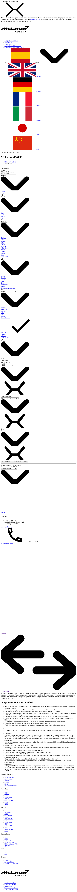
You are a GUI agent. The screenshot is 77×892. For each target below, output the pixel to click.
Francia (3, 239)
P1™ (6, 839)
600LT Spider (9, 800)
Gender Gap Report (10, 884)
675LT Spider (9, 819)
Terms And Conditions (11, 888)
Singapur (3, 332)
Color (2, 429)
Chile (2, 215)
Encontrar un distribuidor (12, 863)
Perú (2, 218)
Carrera (7, 782)
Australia (3, 308)
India (2, 313)
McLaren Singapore (6, 527)
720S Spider (8, 822)
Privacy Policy (9, 886)
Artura (6, 831)
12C (6, 810)
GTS (6, 854)
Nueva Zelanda (5, 318)
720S (6, 820)
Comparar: (8, 44)
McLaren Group (9, 777)
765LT (7, 827)
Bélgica (3, 238)
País (2, 195)
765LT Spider (9, 829)
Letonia (3, 244)
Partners (7, 780)
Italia (2, 243)
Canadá (3, 191)
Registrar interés (9, 862)
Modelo (3, 364)
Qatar (2, 283)
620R (6, 802)
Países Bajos (5, 248)
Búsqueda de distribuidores (13, 46)
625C (6, 804)
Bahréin (3, 276)
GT (6, 852)
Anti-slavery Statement (11, 889)
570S (6, 795)
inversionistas (8, 779)
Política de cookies (10, 883)
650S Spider (8, 815)
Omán (3, 281)
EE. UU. (3, 193)
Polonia (3, 249)
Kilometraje (4, 360)
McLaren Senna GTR (11, 844)
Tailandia (4, 334)
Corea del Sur (5, 337)
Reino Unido (5, 256)
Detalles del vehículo (7, 543)
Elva (6, 837)
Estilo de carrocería (6, 396)
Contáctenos (8, 860)
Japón (3, 314)
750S (6, 824)
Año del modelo (5, 362)
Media (6, 784)
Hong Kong (4, 309)
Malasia (3, 316)
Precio (3, 359)
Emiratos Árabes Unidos (8, 288)
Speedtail (7, 845)
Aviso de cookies (35, 19)
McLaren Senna (9, 842)
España (3, 251)
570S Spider (8, 797)
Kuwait (3, 278)
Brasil (3, 213)
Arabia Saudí (5, 284)
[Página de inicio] (15, 35)
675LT (7, 817)
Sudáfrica (4, 286)
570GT (7, 794)
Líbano (3, 279)
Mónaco (3, 246)
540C (6, 792)
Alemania (4, 241)
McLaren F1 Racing (11, 786)
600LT (7, 799)
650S (6, 814)
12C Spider (8, 812)
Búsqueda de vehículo (11, 41)
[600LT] (38, 486)
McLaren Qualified (10, 162)
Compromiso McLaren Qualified (14, 47)
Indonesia (4, 311)
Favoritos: (8, 42)
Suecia (3, 253)
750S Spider (8, 826)
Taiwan (3, 336)
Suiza (2, 255)
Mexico (3, 216)
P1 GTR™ (8, 840)
